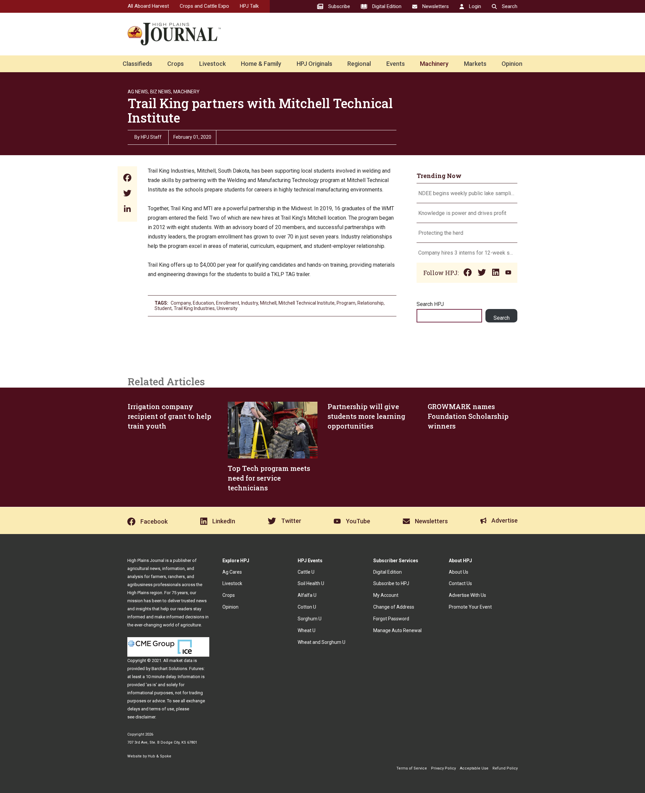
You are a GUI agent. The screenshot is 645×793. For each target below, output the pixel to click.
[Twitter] (127, 194)
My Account (385, 595)
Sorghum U (309, 618)
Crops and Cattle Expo (204, 6)
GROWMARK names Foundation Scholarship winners (468, 416)
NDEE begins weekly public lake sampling (467, 193)
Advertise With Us (467, 595)
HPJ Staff (151, 137)
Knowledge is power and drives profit (462, 213)
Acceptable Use (474, 768)
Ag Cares (232, 572)
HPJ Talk (249, 6)
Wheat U (306, 630)
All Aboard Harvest (148, 6)
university (227, 308)
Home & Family (261, 63)
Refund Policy (505, 768)
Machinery (434, 63)
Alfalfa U (307, 595)
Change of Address (393, 607)
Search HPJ (430, 304)
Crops (175, 63)
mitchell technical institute (306, 303)
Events (395, 63)
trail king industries (194, 308)
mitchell (268, 303)
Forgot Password (391, 618)
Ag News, (138, 91)
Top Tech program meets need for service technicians (269, 478)
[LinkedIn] (127, 209)
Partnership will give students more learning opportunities (366, 416)
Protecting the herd (440, 233)
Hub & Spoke (159, 756)
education (203, 303)
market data (180, 660)
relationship (370, 303)
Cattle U (306, 572)
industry (249, 303)
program (346, 303)
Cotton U (307, 607)
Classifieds (137, 63)
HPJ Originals (314, 63)
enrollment (227, 303)
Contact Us (460, 583)
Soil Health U (311, 583)
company (181, 303)
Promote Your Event (470, 607)
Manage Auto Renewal (397, 630)
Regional (359, 63)
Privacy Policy (443, 768)
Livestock (212, 63)
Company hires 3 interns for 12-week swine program (467, 253)
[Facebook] (127, 178)
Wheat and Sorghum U (321, 642)
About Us (458, 572)
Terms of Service (411, 768)
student (163, 308)
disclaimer (145, 716)
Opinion (512, 63)
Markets (475, 63)
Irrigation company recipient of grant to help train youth (169, 416)
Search (501, 318)
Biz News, (161, 91)
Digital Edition (387, 572)
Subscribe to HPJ (391, 583)
